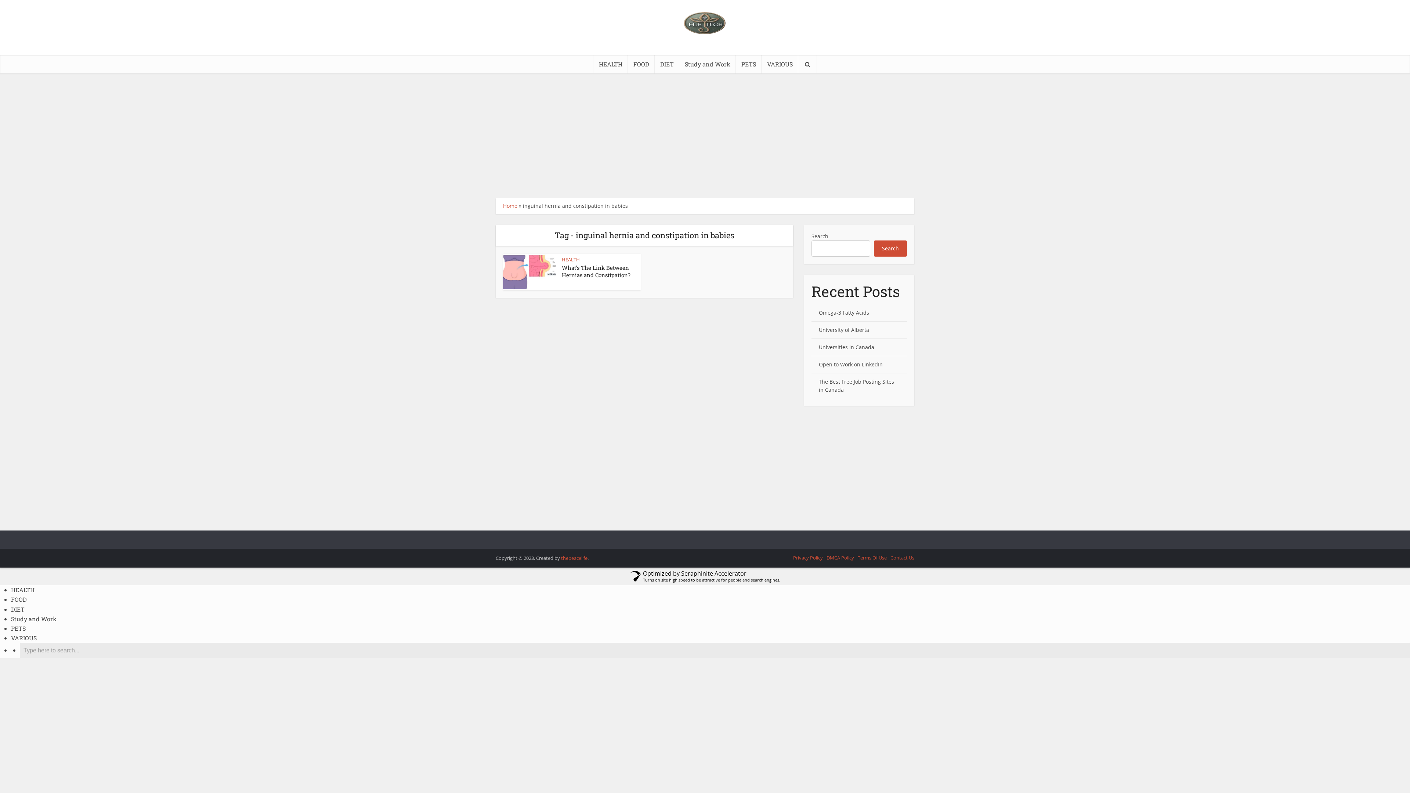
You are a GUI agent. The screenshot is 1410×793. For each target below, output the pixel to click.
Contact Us (902, 557)
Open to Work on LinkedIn (851, 364)
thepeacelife (574, 558)
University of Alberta (844, 329)
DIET (667, 64)
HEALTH (610, 64)
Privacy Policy (808, 557)
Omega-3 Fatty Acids (844, 312)
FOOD (641, 64)
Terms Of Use (872, 557)
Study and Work (707, 64)
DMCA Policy (840, 557)
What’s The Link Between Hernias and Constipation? (596, 271)
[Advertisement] (705, 135)
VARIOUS (780, 64)
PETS (748, 64)
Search (819, 236)
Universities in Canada (846, 347)
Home (510, 205)
